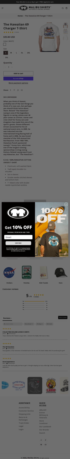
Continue (18, 243)
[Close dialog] (66, 204)
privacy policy (14, 249)
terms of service (26, 248)
